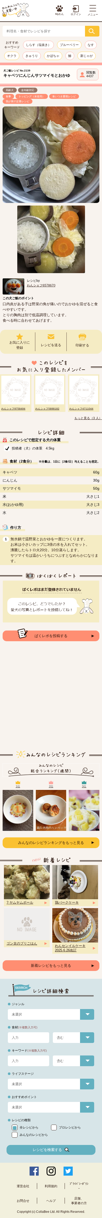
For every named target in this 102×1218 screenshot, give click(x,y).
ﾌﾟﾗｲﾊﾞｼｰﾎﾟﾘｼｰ (79, 1186)
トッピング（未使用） (32, 96)
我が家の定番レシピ (17, 101)
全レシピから (29, 1127)
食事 (8, 96)
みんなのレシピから (34, 1135)
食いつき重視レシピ (64, 96)
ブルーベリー (69, 45)
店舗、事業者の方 (79, 1201)
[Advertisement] (51, 700)
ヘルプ (51, 1201)
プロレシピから (70, 1127)
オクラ (11, 56)
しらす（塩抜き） (38, 45)
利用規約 (51, 1186)
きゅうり (31, 56)
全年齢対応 (27, 90)
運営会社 (23, 1186)
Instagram (51, 1171)
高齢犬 (10, 90)
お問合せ (23, 1201)
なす (91, 45)
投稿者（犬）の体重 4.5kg (33, 448)
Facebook (34, 1171)
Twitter (68, 1171)
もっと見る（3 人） (88, 418)
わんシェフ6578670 (41, 285)
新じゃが (86, 56)
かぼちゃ (53, 56)
